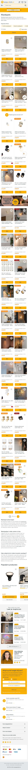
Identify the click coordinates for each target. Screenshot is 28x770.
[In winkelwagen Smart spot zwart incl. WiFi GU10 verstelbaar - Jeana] (7, 166)
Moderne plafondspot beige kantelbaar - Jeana (20, 101)
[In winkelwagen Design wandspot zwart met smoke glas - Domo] (7, 333)
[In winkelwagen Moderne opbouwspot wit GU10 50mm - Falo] (7, 141)
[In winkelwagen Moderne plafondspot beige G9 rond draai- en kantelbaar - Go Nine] (20, 141)
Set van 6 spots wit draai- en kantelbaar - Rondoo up (7, 274)
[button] (14, 10)
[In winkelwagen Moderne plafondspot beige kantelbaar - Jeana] (20, 110)
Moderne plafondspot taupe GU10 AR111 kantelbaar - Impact (20, 50)
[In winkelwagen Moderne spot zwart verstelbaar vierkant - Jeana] (7, 359)
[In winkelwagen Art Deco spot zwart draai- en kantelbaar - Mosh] (7, 512)
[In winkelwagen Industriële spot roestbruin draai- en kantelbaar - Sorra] (7, 308)
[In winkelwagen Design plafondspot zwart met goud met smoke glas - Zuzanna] (20, 461)
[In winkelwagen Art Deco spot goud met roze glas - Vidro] (20, 256)
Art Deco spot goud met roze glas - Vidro (20, 248)
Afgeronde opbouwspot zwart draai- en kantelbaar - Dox (7, 478)
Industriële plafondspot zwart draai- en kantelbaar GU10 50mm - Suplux (20, 376)
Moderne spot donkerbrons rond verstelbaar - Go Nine (20, 76)
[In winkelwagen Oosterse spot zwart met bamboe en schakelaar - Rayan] (20, 231)
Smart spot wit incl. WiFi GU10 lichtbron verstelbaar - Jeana (7, 401)
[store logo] (7, 2)
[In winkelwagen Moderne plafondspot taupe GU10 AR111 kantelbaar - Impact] (20, 59)
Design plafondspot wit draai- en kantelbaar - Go (7, 376)
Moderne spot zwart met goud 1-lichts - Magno (20, 504)
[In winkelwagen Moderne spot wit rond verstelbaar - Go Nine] (20, 282)
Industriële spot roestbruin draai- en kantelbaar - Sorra (6, 299)
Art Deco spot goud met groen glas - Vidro (20, 478)
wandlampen (23, 521)
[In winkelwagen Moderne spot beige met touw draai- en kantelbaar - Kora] (7, 110)
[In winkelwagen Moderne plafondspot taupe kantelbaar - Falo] (7, 231)
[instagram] (17, 662)
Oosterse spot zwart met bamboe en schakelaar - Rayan (19, 223)
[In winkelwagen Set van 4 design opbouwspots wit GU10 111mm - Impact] (7, 461)
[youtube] (10, 742)
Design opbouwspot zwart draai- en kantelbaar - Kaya (19, 427)
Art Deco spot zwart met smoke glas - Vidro (7, 248)
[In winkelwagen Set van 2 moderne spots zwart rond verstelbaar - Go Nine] (20, 192)
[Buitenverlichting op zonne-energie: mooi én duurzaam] (7, 628)
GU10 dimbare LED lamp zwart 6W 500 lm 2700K (9, 586)
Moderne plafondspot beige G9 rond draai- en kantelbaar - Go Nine (20, 132)
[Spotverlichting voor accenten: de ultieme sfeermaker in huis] (7, 617)
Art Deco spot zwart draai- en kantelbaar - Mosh (7, 504)
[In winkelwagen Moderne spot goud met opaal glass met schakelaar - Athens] (20, 166)
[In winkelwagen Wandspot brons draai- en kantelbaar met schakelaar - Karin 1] (7, 192)
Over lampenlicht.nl (7, 724)
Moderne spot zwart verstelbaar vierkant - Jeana (7, 350)
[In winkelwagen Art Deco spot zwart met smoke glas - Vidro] (7, 256)
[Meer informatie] (20, 10)
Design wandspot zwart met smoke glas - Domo (7, 325)
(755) (26, 588)
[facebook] (15, 662)
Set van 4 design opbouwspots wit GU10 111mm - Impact (7, 452)
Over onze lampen (7, 731)
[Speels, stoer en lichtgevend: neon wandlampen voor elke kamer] (7, 639)
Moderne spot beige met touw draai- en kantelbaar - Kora (7, 101)
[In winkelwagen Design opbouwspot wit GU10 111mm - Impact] (7, 84)
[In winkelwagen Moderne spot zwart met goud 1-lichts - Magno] (20, 512)
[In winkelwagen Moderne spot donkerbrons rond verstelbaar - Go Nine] (20, 84)
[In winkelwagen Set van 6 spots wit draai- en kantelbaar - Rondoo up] (7, 282)
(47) (8, 588)
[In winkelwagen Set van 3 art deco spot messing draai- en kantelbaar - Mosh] (7, 435)
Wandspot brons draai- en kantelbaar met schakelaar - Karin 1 (7, 183)
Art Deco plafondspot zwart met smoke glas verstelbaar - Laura (20, 325)
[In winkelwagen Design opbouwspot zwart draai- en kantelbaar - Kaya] (20, 435)
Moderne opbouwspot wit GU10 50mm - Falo (7, 132)
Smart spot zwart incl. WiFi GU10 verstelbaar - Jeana (7, 158)
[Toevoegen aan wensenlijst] (11, 38)
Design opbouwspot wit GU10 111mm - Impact (7, 76)
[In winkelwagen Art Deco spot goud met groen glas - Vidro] (20, 486)
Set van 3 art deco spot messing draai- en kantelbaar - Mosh (7, 427)
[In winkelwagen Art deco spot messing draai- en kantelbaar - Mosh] (20, 410)
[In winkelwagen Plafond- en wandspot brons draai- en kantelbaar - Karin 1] (20, 359)
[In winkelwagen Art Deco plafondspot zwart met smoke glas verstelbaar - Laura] (20, 333)
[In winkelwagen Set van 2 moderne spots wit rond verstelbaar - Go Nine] (20, 308)
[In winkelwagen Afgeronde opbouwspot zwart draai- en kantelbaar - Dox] (7, 486)
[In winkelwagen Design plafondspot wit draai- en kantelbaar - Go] (7, 384)
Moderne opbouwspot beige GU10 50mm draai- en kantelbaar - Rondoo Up (7, 50)
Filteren (14, 32)
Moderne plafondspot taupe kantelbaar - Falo (7, 223)
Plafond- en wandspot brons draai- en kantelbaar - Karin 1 (20, 350)
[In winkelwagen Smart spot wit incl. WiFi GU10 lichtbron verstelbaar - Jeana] (7, 410)
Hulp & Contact (6, 727)
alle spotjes (19, 546)
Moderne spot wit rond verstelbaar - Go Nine (20, 274)
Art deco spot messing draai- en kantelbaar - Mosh (20, 401)
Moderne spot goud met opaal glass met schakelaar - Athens (20, 158)
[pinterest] (19, 662)
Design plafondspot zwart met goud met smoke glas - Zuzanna (20, 452)
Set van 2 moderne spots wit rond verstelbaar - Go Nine (20, 299)
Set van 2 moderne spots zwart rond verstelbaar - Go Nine (20, 183)
